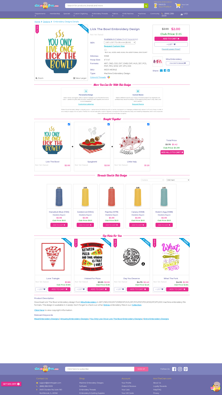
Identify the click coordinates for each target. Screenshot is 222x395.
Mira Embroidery (88, 302)
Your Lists (126, 390)
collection (136, 305)
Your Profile (164, 7)
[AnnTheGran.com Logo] (46, 5)
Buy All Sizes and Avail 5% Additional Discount (126, 52)
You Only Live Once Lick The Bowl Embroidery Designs (116, 319)
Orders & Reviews (129, 386)
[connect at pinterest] (186, 370)
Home (37, 22)
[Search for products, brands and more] (146, 5)
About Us (157, 383)
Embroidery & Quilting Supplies (92, 393)
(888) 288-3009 (168, 14)
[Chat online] (215, 387)
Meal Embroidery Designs (46, 319)
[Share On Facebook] (165, 71)
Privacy (156, 393)
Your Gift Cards (128, 393)
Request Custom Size (114, 46)
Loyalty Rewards (160, 386)
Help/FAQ (157, 390)
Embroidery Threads (87, 390)
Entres (107, 305)
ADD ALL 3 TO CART (171, 152)
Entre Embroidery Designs (156, 319)
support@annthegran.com (50, 383)
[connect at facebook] (174, 370)
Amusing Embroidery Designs (74, 319)
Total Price (171, 140)
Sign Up (141, 369)
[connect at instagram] (180, 370)
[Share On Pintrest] (168, 71)
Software (83, 386)
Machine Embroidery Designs (91, 383)
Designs (46, 22)
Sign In (162, 4)
